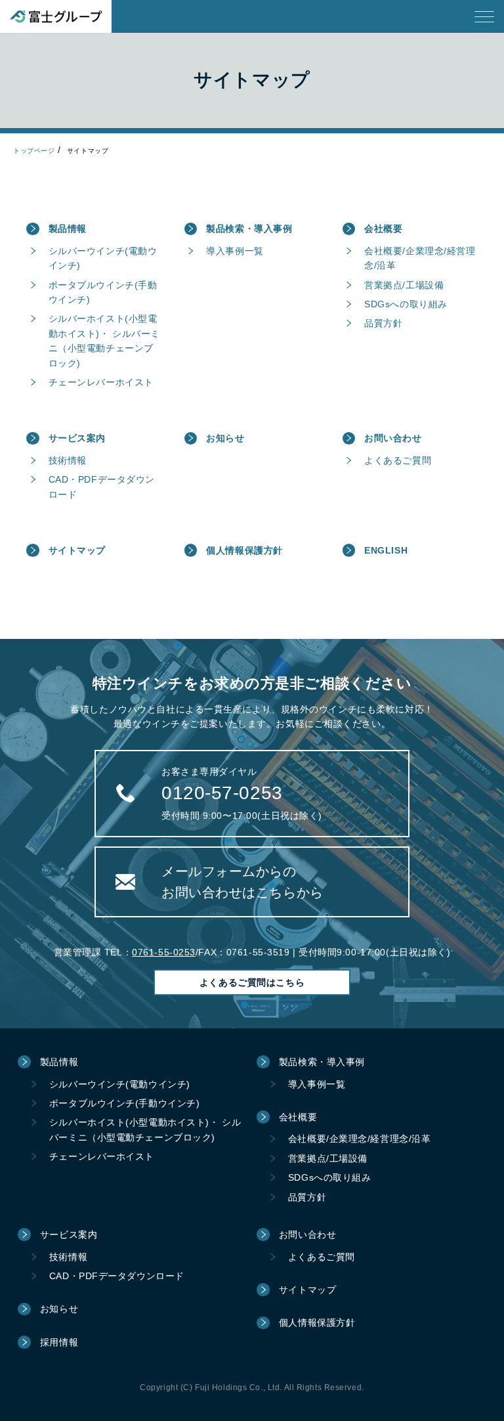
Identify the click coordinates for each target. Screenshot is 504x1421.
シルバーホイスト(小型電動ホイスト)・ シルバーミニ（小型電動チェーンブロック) (104, 340)
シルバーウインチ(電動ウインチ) (103, 258)
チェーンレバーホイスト (101, 382)
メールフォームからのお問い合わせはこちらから (242, 882)
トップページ (33, 150)
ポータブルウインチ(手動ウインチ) (103, 292)
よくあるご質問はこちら (252, 982)
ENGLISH (386, 550)
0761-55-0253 (164, 952)
